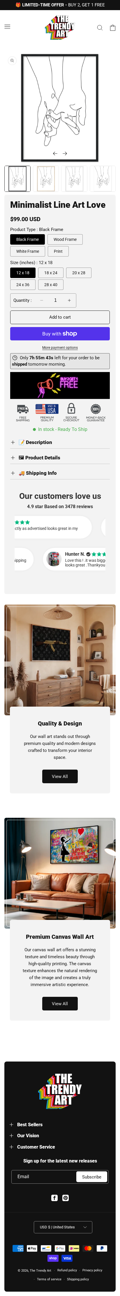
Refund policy (67, 1270)
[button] (7, 26)
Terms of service (49, 1279)
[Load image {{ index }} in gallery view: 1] (17, 179)
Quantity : (22, 300)
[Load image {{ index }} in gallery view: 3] (74, 179)
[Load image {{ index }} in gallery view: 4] (103, 179)
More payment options (60, 348)
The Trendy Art (40, 1270)
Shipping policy (78, 1279)
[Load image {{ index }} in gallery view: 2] (46, 179)
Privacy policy (92, 1270)
